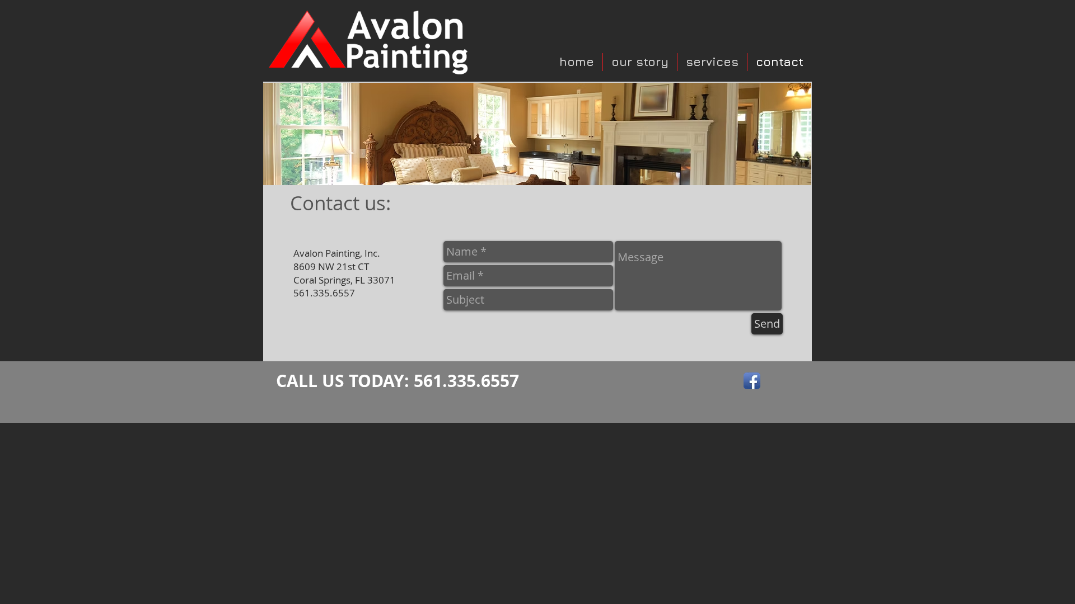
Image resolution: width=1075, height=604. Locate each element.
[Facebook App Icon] (752, 380)
